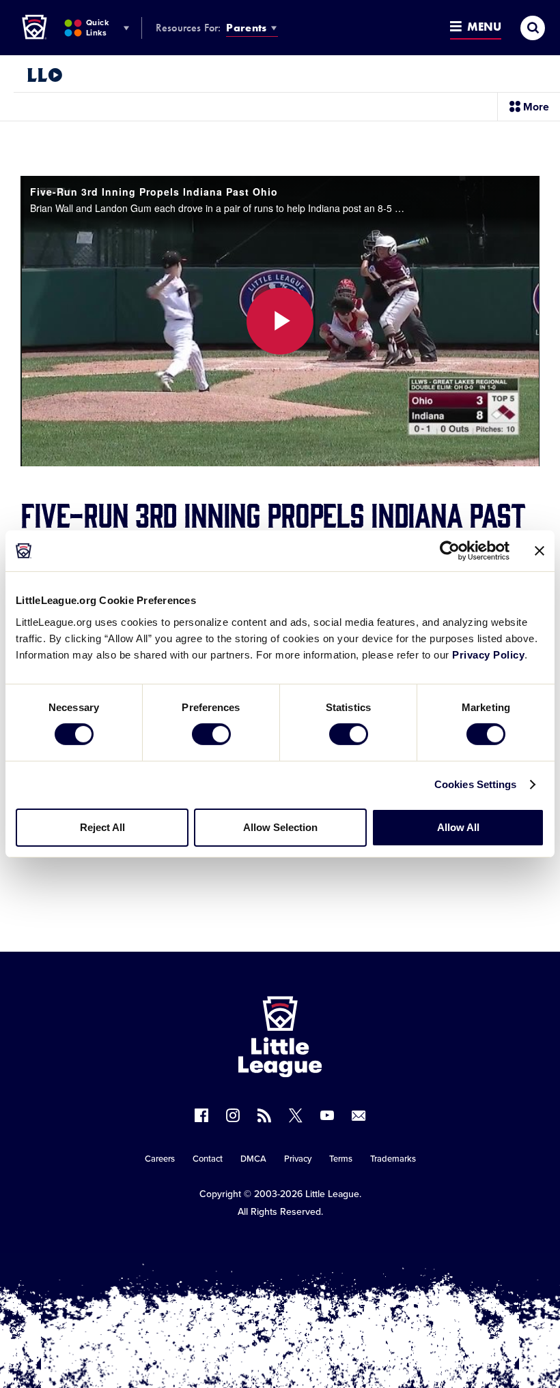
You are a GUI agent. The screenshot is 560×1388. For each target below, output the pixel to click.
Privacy (297, 1158)
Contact (208, 1158)
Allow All (458, 827)
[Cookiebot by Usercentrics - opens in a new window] (449, 551)
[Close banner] (539, 551)
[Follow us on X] (296, 1115)
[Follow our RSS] (264, 1115)
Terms (340, 1158)
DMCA (253, 1158)
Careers (160, 1158)
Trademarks (393, 1158)
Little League (332, 1194)
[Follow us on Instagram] (233, 1115)
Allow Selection (280, 827)
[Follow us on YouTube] (327, 1115)
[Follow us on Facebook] (201, 1115)
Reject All (102, 827)
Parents (246, 27)
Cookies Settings (475, 784)
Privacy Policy (488, 654)
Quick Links (97, 27)
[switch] (211, 734)
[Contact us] (358, 1115)
